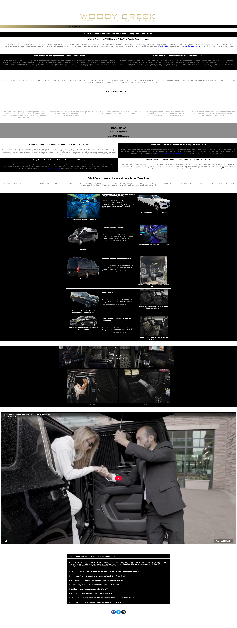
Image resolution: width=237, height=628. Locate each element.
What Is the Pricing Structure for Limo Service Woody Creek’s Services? (98, 576)
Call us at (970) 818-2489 (118, 132)
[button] (118, 556)
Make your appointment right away (169, 153)
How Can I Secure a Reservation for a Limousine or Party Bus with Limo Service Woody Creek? (106, 572)
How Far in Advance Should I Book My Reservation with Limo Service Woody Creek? (102, 598)
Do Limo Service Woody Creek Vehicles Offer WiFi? (90, 589)
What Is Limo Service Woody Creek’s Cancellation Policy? (92, 593)
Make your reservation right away (215, 168)
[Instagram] (123, 612)
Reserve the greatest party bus (48, 168)
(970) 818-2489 (163, 46)
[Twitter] (118, 612)
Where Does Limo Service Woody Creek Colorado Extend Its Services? (97, 580)
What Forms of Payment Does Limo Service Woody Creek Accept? (96, 602)
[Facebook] (113, 612)
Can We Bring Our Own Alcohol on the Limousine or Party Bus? (95, 585)
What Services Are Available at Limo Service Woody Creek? (93, 556)
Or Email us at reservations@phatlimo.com (118, 135)
